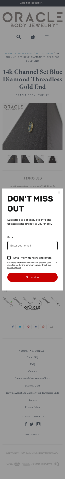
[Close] (59, 192)
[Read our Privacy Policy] (56, 263)
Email (10, 237)
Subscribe (32, 277)
